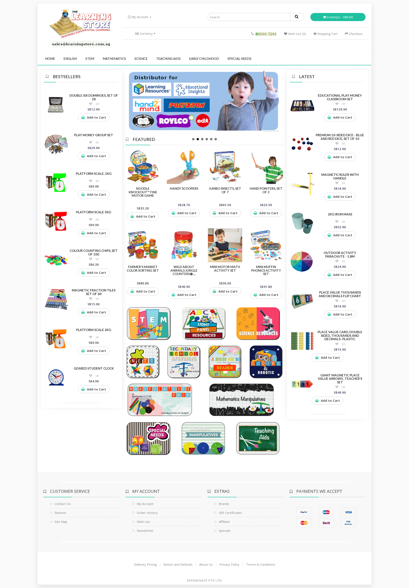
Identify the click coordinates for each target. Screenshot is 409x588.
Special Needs (239, 58)
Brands (224, 504)
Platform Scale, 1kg (94, 173)
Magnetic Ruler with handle (340, 176)
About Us (206, 564)
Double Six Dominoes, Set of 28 (93, 97)
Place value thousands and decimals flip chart (340, 294)
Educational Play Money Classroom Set (340, 97)
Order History (147, 513)
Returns (60, 513)
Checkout (355, 34)
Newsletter (145, 530)
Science (141, 58)
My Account (140, 17)
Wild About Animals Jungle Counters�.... (183, 270)
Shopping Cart (327, 34)
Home (50, 58)
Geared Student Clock (94, 368)
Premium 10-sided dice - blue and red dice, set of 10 (340, 137)
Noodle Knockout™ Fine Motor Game (143, 191)
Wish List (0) (296, 34)
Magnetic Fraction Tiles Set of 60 (93, 292)
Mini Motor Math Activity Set (225, 268)
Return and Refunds (178, 564)
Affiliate (224, 521)
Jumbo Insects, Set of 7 (225, 190)
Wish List (143, 521)
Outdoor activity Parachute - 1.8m (340, 254)
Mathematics (114, 58)
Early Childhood (204, 58)
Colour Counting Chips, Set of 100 (94, 252)
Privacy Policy (229, 564)
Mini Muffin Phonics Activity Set (266, 270)
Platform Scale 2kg (93, 330)
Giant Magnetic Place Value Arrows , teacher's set (340, 378)
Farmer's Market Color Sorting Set (143, 268)
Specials (224, 530)
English (70, 58)
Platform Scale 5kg (93, 212)
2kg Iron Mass (340, 214)
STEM (89, 58)
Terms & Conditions (260, 564)
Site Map (61, 521)
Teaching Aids (168, 58)
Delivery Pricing (145, 564)
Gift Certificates (230, 513)
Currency (144, 33)
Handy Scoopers (184, 188)
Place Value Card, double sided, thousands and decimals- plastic (340, 335)
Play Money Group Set (93, 135)
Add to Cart (96, 117)
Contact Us (63, 504)
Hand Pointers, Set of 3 (266, 190)
